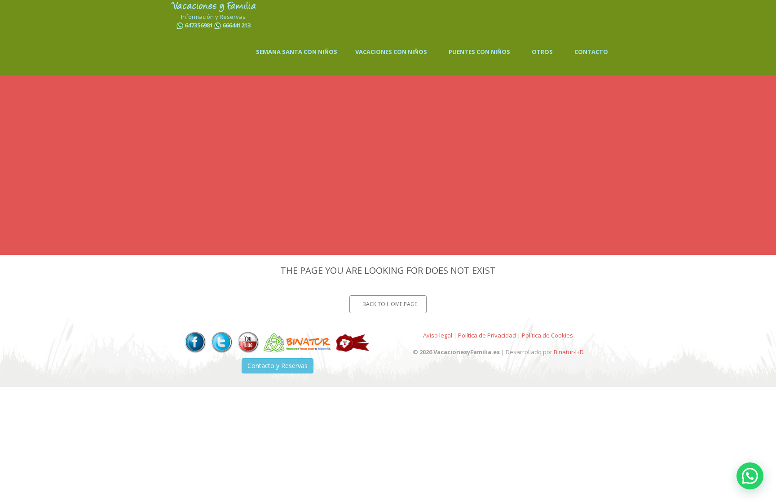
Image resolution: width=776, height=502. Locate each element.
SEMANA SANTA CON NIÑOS (296, 52)
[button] (749, 475)
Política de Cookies (547, 335)
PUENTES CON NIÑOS (479, 52)
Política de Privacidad (487, 335)
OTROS (542, 52)
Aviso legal (437, 335)
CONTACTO (591, 52)
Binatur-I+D (569, 352)
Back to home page (389, 304)
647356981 (199, 25)
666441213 (236, 25)
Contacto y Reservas (277, 365)
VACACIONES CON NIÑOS (391, 52)
